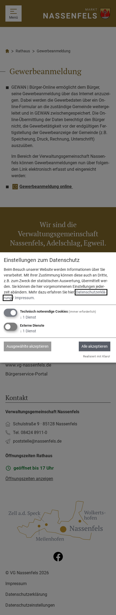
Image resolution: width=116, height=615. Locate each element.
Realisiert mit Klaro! (96, 356)
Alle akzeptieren (94, 346)
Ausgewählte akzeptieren (27, 346)
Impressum (24, 298)
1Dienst (28, 317)
